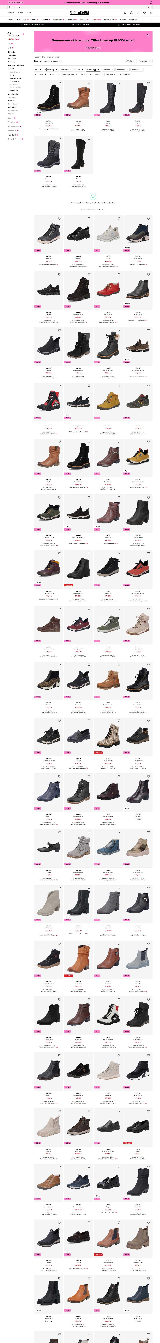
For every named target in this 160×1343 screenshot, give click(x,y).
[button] (130, 61)
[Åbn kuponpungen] (124, 12)
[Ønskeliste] (144, 12)
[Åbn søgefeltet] (150, 20)
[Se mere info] (48, 131)
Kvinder (11, 13)
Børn (29, 13)
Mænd (20, 13)
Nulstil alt (127, 74)
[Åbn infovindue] (151, 2)
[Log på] (131, 12)
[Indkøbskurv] (151, 12)
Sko (43, 57)
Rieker (57, 57)
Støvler (50, 57)
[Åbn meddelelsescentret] (138, 13)
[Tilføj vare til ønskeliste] (59, 83)
